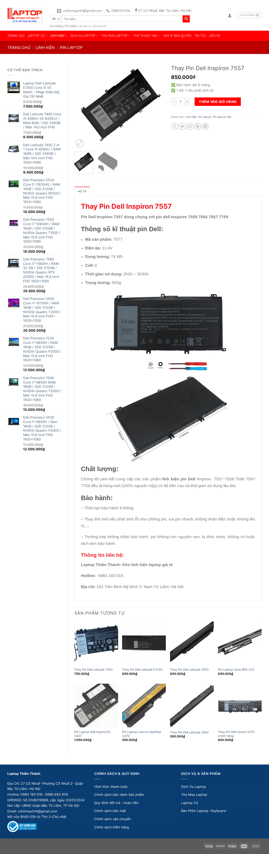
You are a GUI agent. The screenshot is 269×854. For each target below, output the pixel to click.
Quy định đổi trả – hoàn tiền (116, 803)
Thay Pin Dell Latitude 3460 (189, 732)
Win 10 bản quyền (177, 36)
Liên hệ (214, 36)
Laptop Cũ (84, 26)
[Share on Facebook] (174, 126)
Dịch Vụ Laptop (82, 36)
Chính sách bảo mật (110, 811)
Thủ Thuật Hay (145, 36)
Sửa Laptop (99, 26)
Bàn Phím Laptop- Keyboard (203, 811)
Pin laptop (71, 47)
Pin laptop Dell (222, 116)
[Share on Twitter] (182, 126)
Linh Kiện (57, 36)
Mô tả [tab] (82, 191)
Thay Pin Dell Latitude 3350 (189, 669)
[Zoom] (80, 143)
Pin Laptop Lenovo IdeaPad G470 (141, 734)
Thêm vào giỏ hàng (217, 102)
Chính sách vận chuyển (112, 819)
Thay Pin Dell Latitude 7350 (93, 669)
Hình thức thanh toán (111, 786)
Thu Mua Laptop (114, 36)
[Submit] (186, 18)
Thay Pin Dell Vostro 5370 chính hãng (236, 734)
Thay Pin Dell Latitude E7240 (142, 669)
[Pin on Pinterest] (197, 126)
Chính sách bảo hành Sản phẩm (119, 794)
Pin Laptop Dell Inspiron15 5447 (92, 734)
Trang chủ (16, 36)
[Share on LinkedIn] (205, 126)
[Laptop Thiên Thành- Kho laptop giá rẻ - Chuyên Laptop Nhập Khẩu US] (24, 15)
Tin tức (200, 36)
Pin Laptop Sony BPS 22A (236, 669)
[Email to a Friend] (190, 126)
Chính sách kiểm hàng (111, 827)
